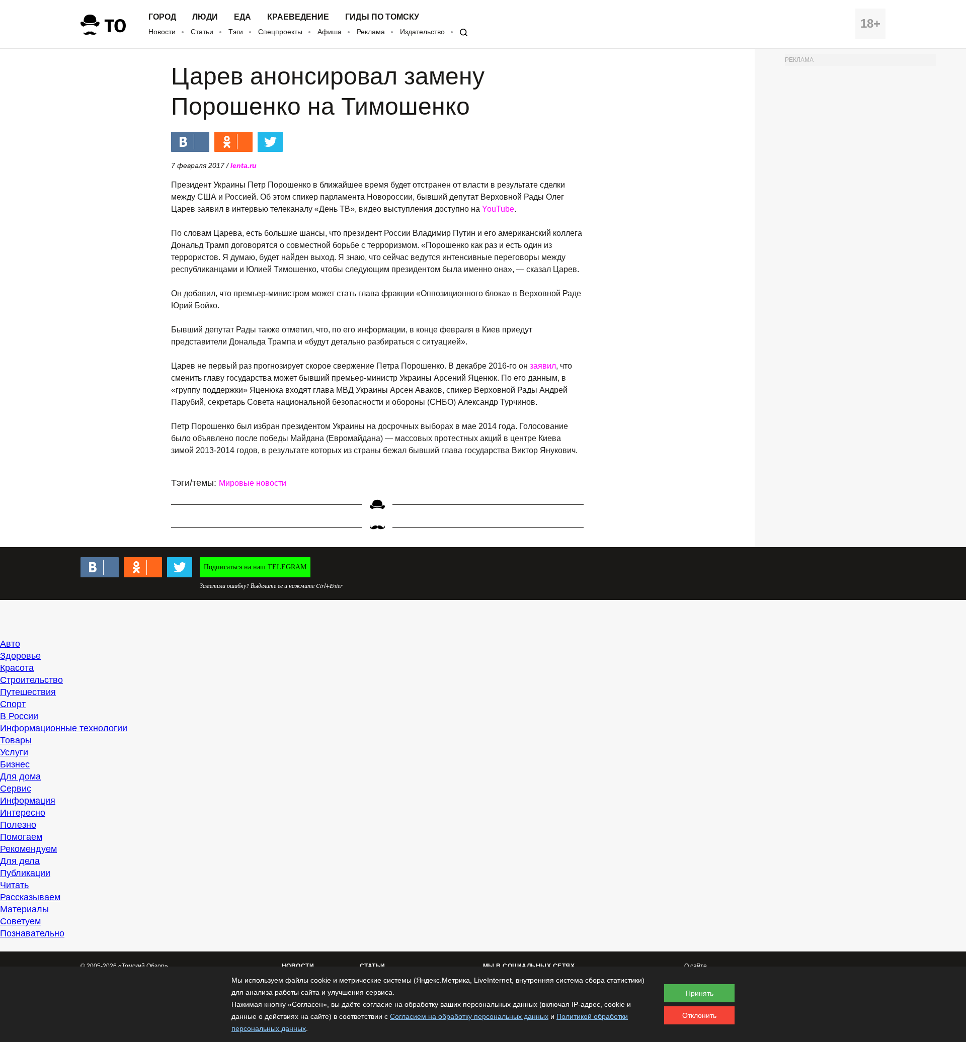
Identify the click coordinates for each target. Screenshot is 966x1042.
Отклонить (699, 1015)
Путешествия (28, 692)
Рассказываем (30, 897)
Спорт (13, 704)
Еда (242, 17)
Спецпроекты (280, 32)
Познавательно (32, 933)
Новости (162, 32)
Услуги (14, 752)
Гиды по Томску (382, 17)
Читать (14, 885)
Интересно (22, 813)
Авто (10, 644)
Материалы (24, 909)
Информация (27, 801)
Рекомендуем (28, 849)
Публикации (25, 873)
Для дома (20, 776)
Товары (16, 740)
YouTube (498, 209)
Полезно (18, 825)
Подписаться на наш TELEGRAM (255, 567)
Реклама (371, 32)
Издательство (422, 32)
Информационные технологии (63, 728)
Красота (17, 668)
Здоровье (20, 656)
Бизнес (15, 764)
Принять (699, 993)
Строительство (31, 680)
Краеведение (298, 17)
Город (162, 17)
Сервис (15, 789)
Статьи (202, 32)
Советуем (20, 921)
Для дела (20, 861)
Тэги (235, 32)
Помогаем (21, 837)
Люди (205, 17)
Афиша (329, 32)
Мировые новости (252, 483)
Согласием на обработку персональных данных (469, 1016)
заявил (543, 366)
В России (19, 716)
